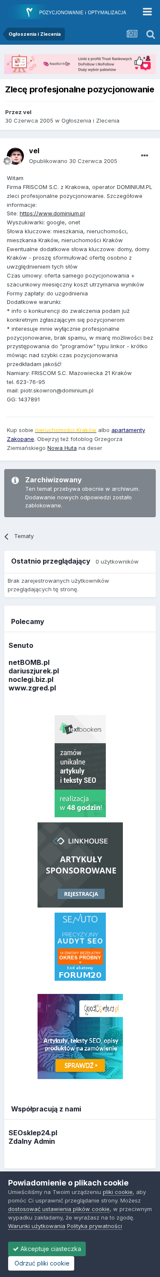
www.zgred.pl (32, 688)
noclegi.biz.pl (31, 679)
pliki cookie (118, 1191)
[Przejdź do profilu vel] (15, 156)
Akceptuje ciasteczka (50, 1248)
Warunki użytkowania (36, 1226)
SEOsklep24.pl (33, 1132)
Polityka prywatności (94, 1226)
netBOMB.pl (29, 662)
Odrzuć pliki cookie (41, 1263)
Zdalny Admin (32, 1141)
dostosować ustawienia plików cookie (59, 1208)
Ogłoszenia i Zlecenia (90, 120)
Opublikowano (73, 160)
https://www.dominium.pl (52, 213)
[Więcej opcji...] (144, 156)
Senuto (21, 645)
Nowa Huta (62, 447)
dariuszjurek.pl (34, 671)
